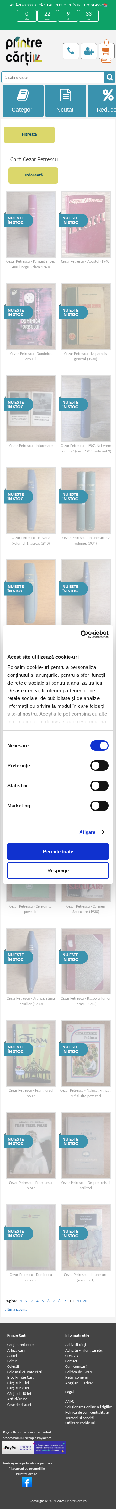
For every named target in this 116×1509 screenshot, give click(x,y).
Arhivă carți (16, 1351)
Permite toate (58, 851)
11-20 (82, 1301)
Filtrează (29, 135)
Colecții (13, 1367)
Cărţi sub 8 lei (18, 1388)
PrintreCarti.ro (76, 1501)
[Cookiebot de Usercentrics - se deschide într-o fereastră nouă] (82, 634)
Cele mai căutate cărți (24, 1372)
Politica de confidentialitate (87, 1413)
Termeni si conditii (79, 1418)
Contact (71, 1361)
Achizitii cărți (75, 1345)
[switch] (99, 765)
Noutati (65, 109)
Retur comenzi (76, 1378)
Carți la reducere (20, 1345)
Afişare (87, 832)
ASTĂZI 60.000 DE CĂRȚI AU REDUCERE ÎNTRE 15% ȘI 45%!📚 (59, 5)
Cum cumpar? (76, 1367)
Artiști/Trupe (17, 1399)
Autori (12, 1356)
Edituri (12, 1361)
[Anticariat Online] (27, 1486)
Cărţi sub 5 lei (18, 1383)
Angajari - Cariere (79, 1383)
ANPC (69, 1402)
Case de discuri (19, 1405)
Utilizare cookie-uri (80, 1423)
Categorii (23, 109)
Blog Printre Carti (20, 1378)
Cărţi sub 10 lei (19, 1394)
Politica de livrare (79, 1372)
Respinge (58, 870)
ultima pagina (16, 1309)
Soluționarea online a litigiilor (88, 1407)
